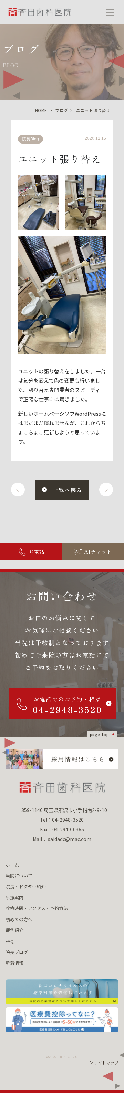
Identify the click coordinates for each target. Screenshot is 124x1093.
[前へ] (18, 489)
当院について (19, 875)
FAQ (10, 941)
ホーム (12, 864)
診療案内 (14, 897)
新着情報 (14, 962)
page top (99, 734)
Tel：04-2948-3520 (62, 819)
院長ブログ (17, 952)
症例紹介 (14, 930)
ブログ (61, 110)
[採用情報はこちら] (62, 759)
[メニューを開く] (110, 12)
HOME (41, 110)
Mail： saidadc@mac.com (62, 839)
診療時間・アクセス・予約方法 (37, 908)
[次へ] (106, 489)
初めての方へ (19, 919)
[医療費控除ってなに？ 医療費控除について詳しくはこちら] (62, 1019)
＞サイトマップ (104, 1062)
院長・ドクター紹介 (25, 886)
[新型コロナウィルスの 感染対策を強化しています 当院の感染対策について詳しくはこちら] (62, 991)
